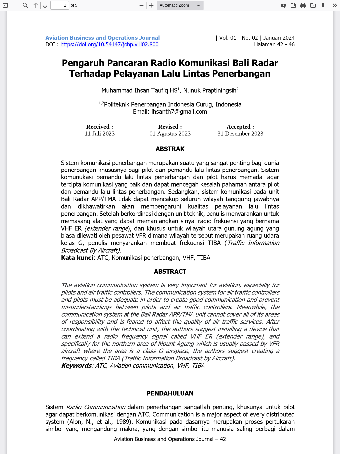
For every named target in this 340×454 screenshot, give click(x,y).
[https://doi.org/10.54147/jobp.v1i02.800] (109, 44)
